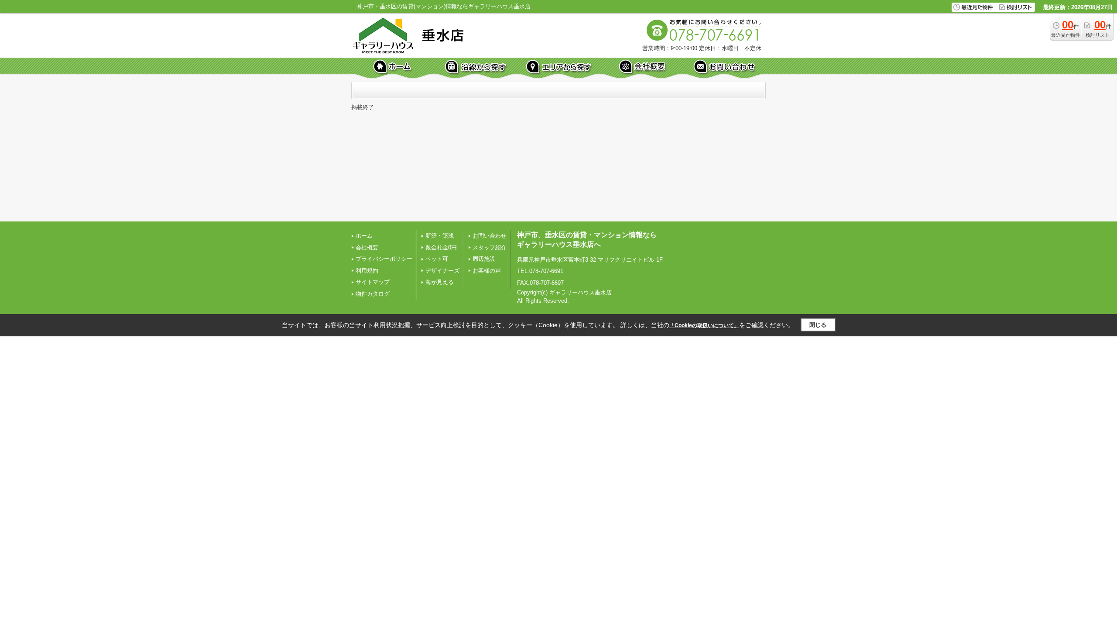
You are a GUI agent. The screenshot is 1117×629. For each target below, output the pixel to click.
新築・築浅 (439, 235)
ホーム (364, 235)
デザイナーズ (442, 270)
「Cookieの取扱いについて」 (704, 325)
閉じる (817, 324)
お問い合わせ (490, 235)
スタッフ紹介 (490, 247)
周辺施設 (484, 259)
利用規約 (367, 270)
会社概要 (367, 247)
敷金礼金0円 (441, 247)
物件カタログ (373, 293)
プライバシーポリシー (384, 259)
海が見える (439, 282)
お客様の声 (487, 270)
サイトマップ (373, 282)
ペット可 (436, 259)
